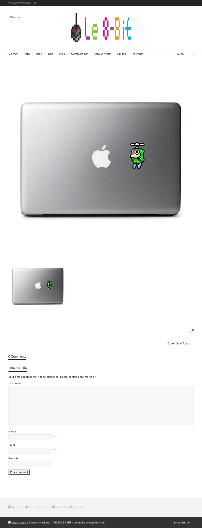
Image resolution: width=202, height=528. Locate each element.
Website (13, 458)
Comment (14, 383)
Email (11, 444)
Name (12, 431)
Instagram (193, 3)
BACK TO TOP (182, 522)
